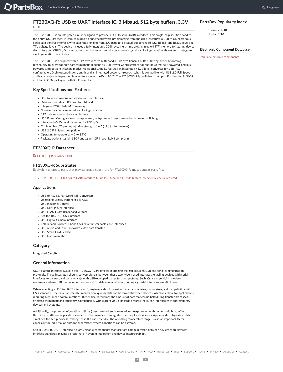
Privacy (214, 351)
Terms (201, 351)
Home (38, 351)
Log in (49, 351)
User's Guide (126, 351)
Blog (176, 351)
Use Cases (64, 351)
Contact (244, 351)
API (141, 351)
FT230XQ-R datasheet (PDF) (55, 156)
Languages (108, 351)
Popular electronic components (219, 57)
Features (80, 351)
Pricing (93, 351)
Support (189, 351)
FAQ (150, 351)
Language (273, 7)
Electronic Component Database (68, 7)
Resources (163, 351)
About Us (228, 351)
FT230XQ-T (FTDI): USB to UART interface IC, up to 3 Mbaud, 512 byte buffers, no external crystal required (109, 178)
